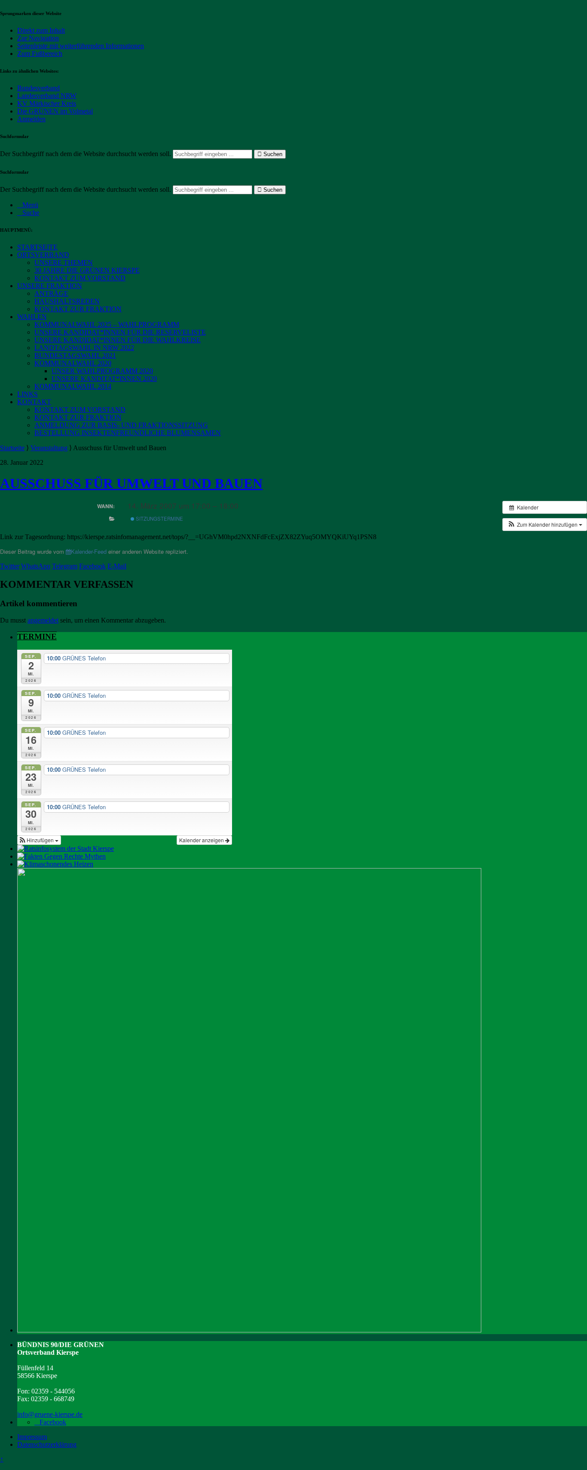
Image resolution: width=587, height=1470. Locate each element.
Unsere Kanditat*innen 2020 (104, 378)
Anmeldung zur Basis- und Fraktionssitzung (121, 425)
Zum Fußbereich (39, 53)
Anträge (51, 293)
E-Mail (116, 566)
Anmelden (31, 119)
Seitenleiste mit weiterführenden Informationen (80, 45)
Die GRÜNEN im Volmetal (55, 111)
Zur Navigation (38, 38)
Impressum (32, 1436)
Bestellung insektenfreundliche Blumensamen (127, 432)
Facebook (92, 566)
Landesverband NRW (46, 95)
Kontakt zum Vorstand (79, 278)
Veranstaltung (49, 447)
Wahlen (32, 316)
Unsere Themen (63, 262)
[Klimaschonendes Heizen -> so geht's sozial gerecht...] (55, 864)
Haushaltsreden (67, 301)
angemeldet (43, 620)
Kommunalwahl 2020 (72, 363)
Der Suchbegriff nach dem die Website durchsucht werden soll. (85, 153)
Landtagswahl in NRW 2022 (84, 347)
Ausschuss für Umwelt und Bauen (131, 483)
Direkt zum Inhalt (41, 30)
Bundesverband (38, 88)
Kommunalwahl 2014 (72, 386)
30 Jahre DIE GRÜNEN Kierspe (87, 270)
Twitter (9, 566)
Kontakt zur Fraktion (78, 309)
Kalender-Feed (89, 551)
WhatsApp (35, 566)
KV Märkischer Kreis (46, 103)
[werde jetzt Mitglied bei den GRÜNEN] (249, 1330)
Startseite (37, 247)
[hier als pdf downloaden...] (61, 856)
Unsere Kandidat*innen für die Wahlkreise (117, 340)
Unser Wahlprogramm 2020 (102, 370)
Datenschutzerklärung (46, 1444)
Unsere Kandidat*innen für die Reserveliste (120, 332)
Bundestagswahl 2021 (75, 355)
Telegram (64, 566)
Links (27, 394)
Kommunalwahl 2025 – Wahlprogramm (106, 324)
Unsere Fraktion (49, 285)
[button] (545, 525)
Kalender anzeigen (202, 840)
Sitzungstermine (159, 518)
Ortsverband (43, 254)
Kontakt (34, 401)
